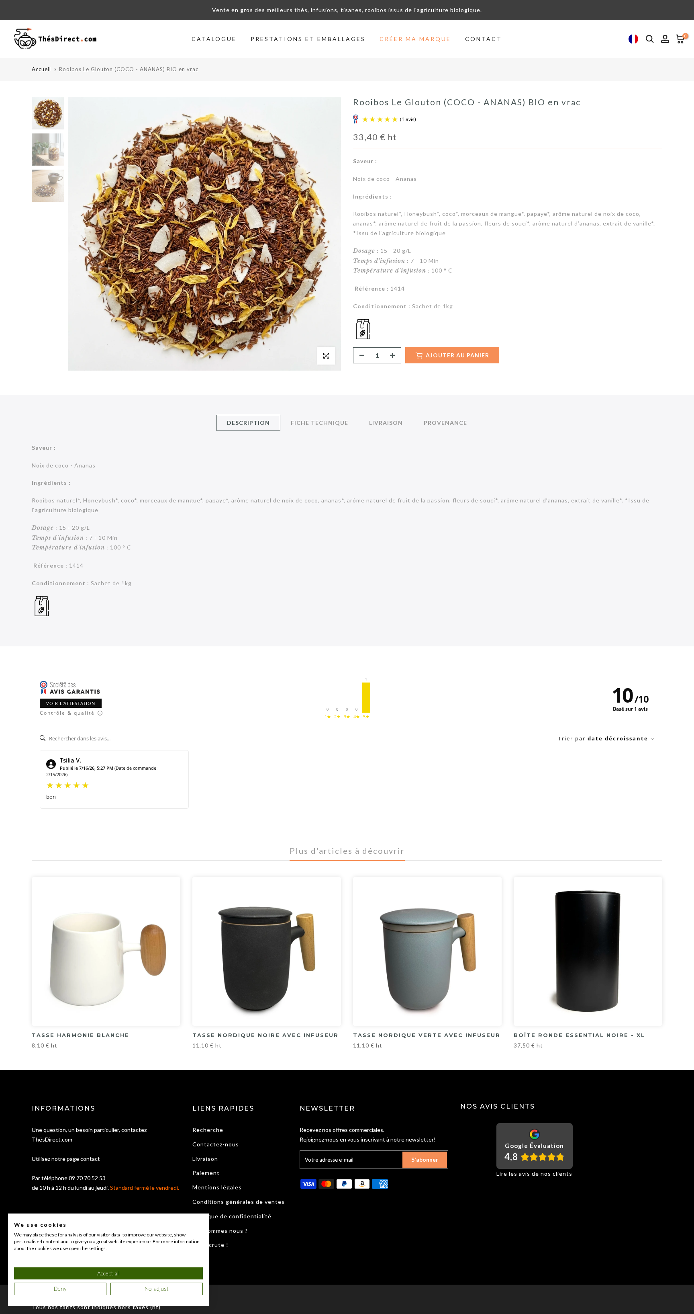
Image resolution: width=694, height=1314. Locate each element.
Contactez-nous (215, 1144)
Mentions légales (217, 1187)
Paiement (206, 1172)
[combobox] (633, 39)
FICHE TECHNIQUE (319, 422)
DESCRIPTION (248, 422)
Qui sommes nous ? (220, 1230)
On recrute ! (210, 1244)
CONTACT (483, 38)
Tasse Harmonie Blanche (80, 1035)
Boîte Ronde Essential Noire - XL (579, 1035)
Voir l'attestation (70, 703)
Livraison (205, 1158)
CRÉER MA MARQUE (415, 38)
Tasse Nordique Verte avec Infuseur (426, 1035)
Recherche (207, 1129)
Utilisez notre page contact (66, 1158)
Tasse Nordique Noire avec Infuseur (265, 1035)
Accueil (41, 69)
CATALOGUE (214, 38)
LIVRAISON (386, 422)
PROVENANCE (445, 422)
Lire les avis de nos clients (534, 1173)
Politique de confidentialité (231, 1216)
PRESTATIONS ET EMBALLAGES (308, 38)
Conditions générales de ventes (238, 1201)
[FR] (633, 39)
